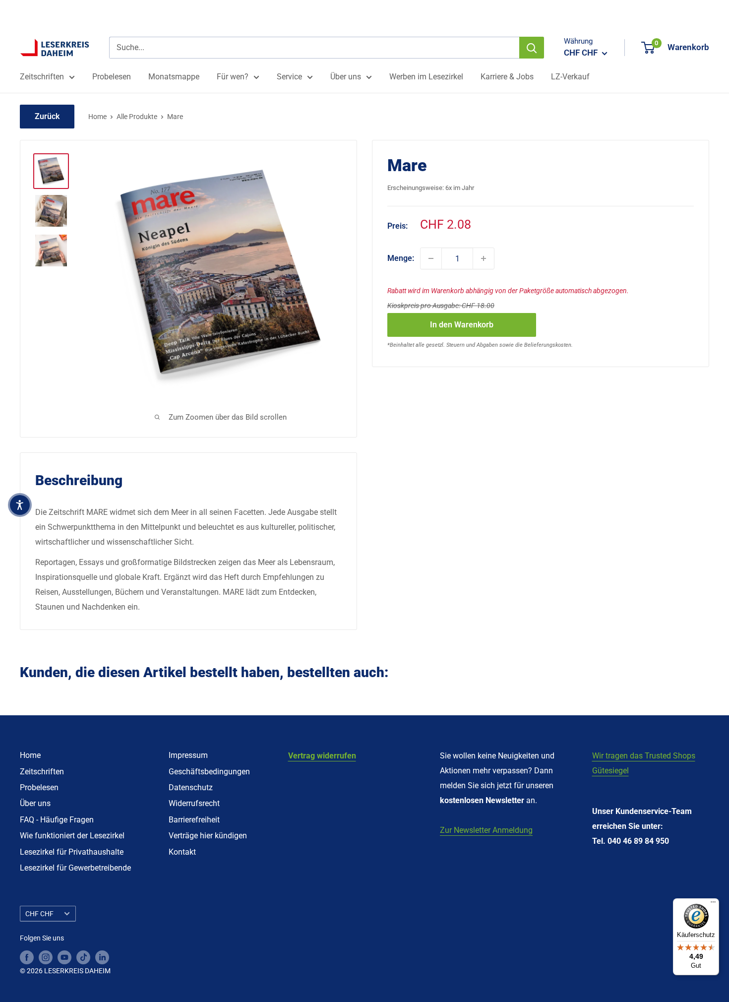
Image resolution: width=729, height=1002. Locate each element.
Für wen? (232, 76)
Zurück (47, 116)
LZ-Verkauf (570, 76)
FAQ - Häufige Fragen (57, 819)
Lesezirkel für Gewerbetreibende (75, 868)
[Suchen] (531, 48)
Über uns (345, 76)
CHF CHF (39, 914)
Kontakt (182, 852)
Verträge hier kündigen (208, 835)
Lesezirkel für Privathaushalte (71, 852)
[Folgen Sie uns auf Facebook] (27, 957)
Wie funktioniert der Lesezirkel (72, 835)
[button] (20, 505)
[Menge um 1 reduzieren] (431, 258)
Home (97, 117)
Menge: (400, 258)
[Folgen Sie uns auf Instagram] (46, 957)
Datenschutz (191, 787)
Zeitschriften (42, 76)
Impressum (188, 755)
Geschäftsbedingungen (209, 771)
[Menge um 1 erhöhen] (483, 258)
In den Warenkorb (461, 324)
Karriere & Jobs (507, 76)
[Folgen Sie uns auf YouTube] (64, 957)
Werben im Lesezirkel (426, 76)
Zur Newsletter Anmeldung (486, 830)
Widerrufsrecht (194, 803)
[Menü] (713, 904)
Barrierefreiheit (194, 819)
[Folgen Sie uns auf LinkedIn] (102, 957)
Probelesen (111, 76)
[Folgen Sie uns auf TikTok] (83, 957)
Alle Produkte (137, 117)
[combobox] (314, 48)
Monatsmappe (173, 76)
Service (289, 76)
